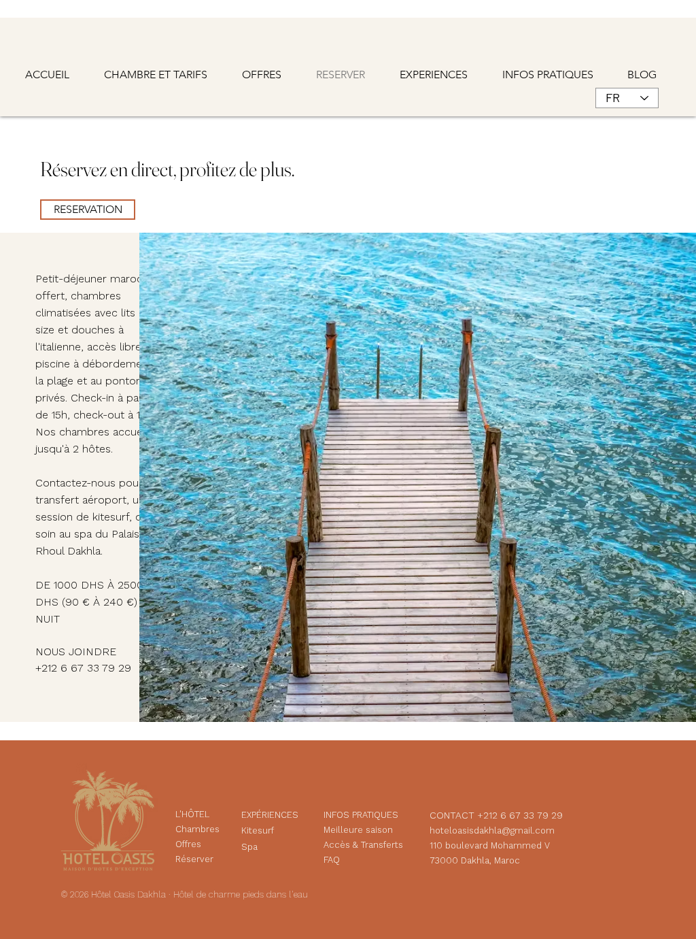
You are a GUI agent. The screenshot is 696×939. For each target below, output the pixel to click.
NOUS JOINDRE (75, 651)
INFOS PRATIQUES (361, 815)
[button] (554, 75)
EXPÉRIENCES (269, 815)
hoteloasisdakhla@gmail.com (492, 830)
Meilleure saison (360, 830)
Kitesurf (257, 830)
